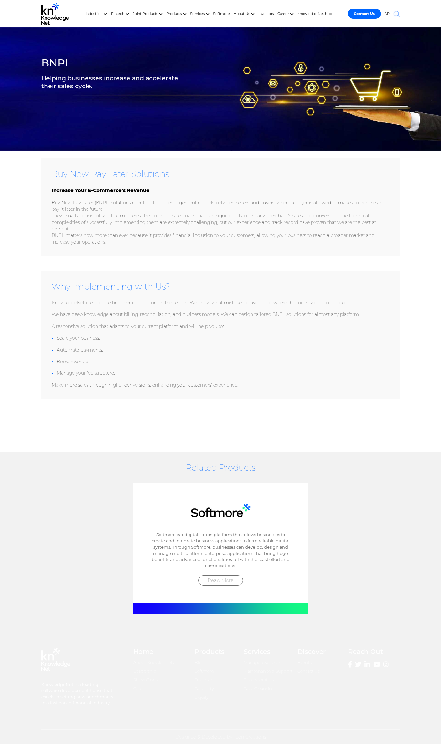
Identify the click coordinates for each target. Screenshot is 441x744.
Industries (94, 13)
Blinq (200, 662)
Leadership (145, 671)
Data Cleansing (259, 688)
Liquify (202, 697)
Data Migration (259, 680)
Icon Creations (250, 736)
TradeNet (204, 680)
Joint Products (145, 13)
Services (197, 13)
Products (174, 13)
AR (387, 13)
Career (283, 13)
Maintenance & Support (268, 671)
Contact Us (308, 671)
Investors (266, 13)
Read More (221, 580)
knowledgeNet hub (314, 13)
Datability (204, 688)
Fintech (117, 13)
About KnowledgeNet (156, 662)
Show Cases (145, 680)
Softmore (221, 13)
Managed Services (262, 662)
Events (304, 662)
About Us (242, 13)
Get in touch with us (356, 425)
